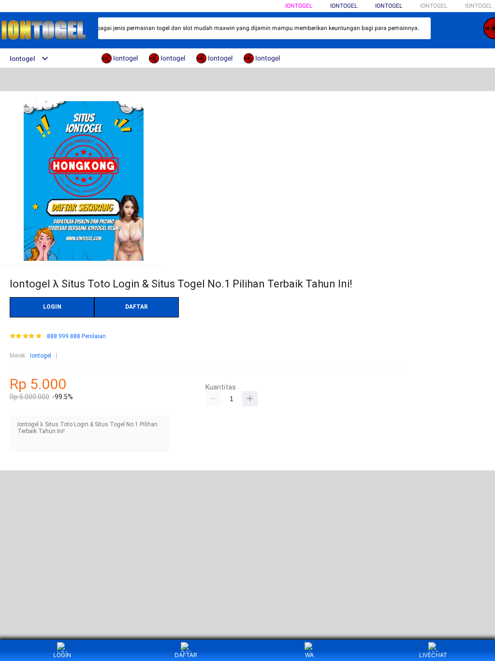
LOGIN (52, 306)
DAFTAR (136, 306)
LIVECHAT (433, 655)
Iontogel (298, 5)
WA (309, 655)
